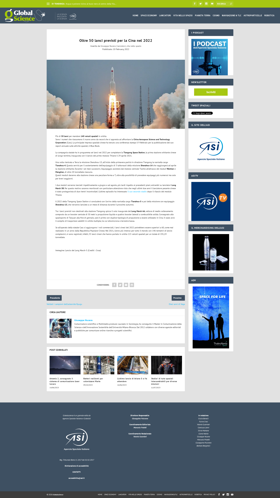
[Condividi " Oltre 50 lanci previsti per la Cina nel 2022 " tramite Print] (132, 285)
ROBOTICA (269, 15)
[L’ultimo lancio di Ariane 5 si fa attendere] (132, 365)
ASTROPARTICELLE (253, 15)
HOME (135, 15)
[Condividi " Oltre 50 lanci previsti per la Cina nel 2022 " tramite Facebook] (114, 285)
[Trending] (48, 3)
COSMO (216, 15)
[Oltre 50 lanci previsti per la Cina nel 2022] (116, 94)
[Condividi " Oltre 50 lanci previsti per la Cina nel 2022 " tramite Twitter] (120, 285)
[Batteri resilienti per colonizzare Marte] (98, 365)
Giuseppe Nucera (108, 46)
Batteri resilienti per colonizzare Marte (93, 379)
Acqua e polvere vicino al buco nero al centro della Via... (91, 3)
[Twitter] (200, 3)
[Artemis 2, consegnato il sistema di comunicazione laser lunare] (65, 365)
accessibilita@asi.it (77, 478)
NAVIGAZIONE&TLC (170, 494)
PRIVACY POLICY (209, 494)
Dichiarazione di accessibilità (77, 466)
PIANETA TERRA (202, 15)
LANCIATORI (165, 15)
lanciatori (121, 46)
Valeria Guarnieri (140, 436)
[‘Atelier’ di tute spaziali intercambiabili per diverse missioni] (166, 365)
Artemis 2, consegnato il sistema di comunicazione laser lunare (64, 381)
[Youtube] (212, 3)
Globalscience (58, 494)
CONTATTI (76, 472)
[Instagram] (206, 3)
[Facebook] (194, 3)
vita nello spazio (134, 46)
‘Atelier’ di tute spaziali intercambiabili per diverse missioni (164, 381)
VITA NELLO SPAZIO (183, 15)
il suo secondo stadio (137, 191)
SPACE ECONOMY (149, 15)
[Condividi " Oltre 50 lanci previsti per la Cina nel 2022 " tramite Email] (126, 285)
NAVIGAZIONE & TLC (231, 15)
